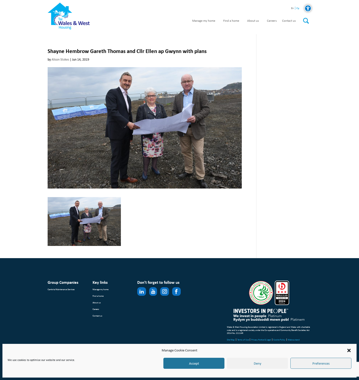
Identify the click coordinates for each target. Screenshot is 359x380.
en (292, 8)
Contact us (289, 20)
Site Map (231, 339)
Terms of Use (243, 339)
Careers (272, 20)
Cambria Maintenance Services (61, 289)
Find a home (231, 20)
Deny (257, 363)
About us (253, 20)
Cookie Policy (279, 339)
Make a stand (294, 339)
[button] (349, 350)
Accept (194, 363)
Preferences (321, 363)
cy (297, 8)
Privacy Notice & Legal (261, 339)
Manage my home (203, 20)
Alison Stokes (60, 59)
